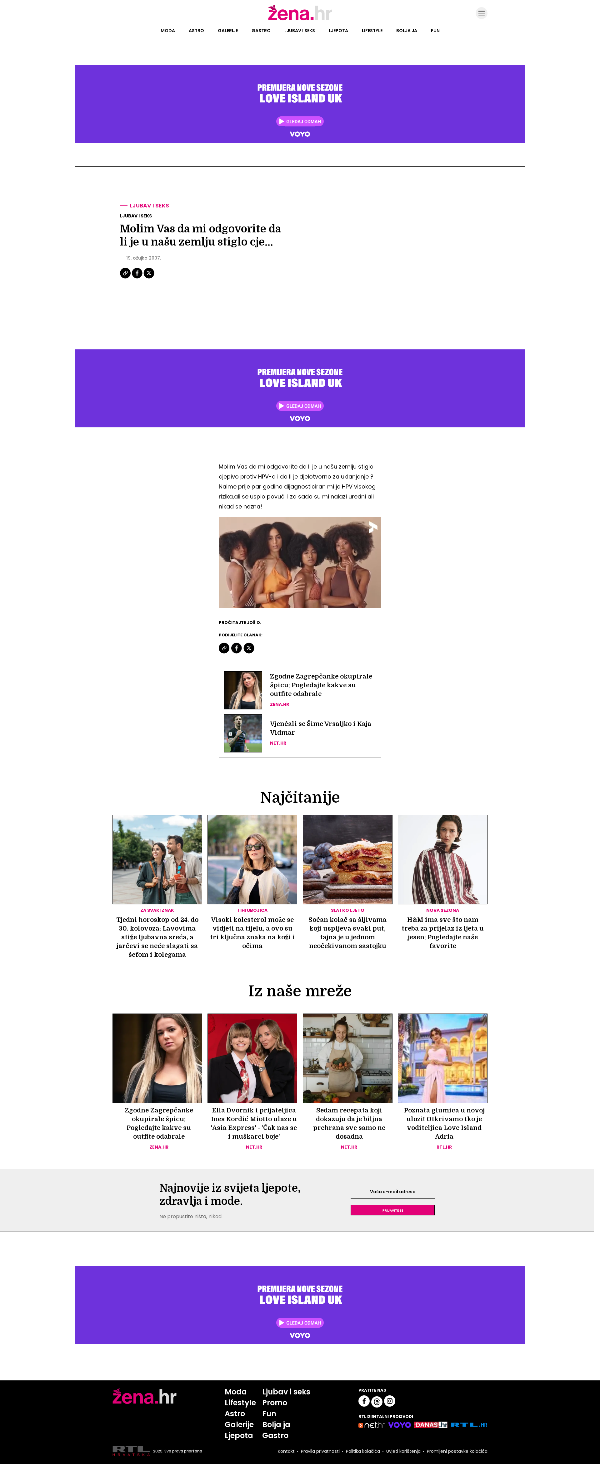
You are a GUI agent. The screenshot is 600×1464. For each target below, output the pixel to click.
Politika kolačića (363, 1451)
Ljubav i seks (299, 30)
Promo (274, 1403)
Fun (435, 30)
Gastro (261, 30)
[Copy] (126, 277)
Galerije (228, 30)
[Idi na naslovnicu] (300, 19)
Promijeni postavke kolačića (457, 1451)
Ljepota (338, 30)
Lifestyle (372, 30)
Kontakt (286, 1451)
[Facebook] (137, 277)
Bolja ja (406, 30)
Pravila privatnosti (320, 1451)
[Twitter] (148, 277)
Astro (196, 30)
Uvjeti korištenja (403, 1451)
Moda (168, 30)
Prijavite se (392, 1210)
